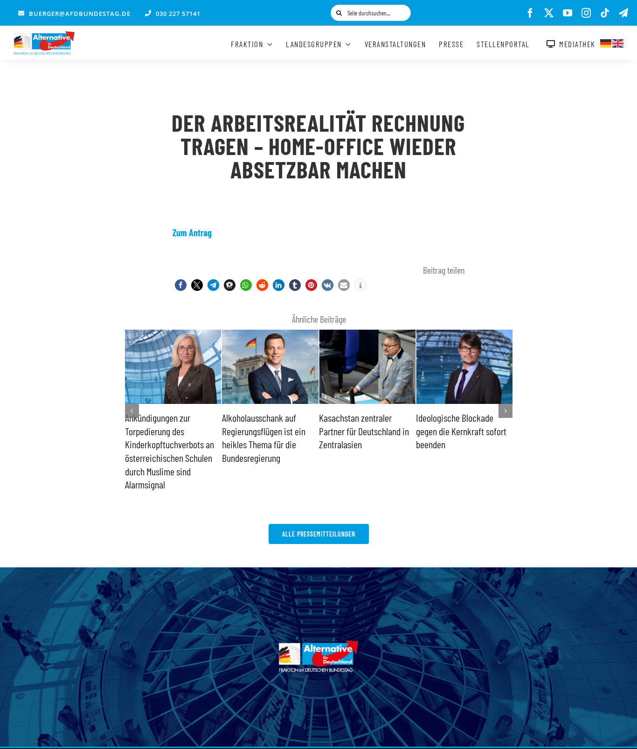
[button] (181, 285)
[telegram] (623, 13)
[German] (606, 42)
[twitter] (549, 13)
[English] (618, 42)
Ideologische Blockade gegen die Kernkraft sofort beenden (461, 430)
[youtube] (567, 13)
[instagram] (586, 13)
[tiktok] (604, 13)
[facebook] (530, 13)
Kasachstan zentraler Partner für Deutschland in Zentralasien (364, 430)
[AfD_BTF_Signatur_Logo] (44, 36)
